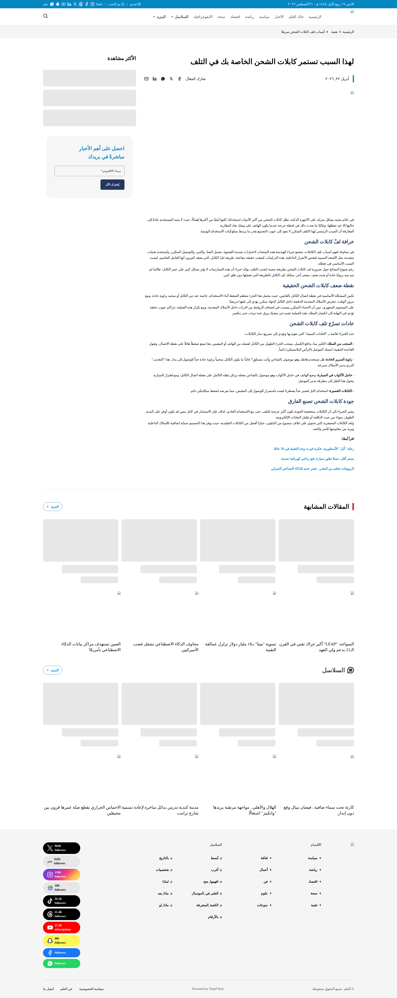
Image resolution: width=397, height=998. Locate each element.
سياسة (264, 17)
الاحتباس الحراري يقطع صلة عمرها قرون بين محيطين (82, 810)
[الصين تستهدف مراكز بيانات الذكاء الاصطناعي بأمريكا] (82, 613)
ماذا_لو (165, 905)
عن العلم (66, 989)
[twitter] (171, 79)
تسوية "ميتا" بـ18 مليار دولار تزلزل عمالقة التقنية (240, 647)
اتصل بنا (48, 989)
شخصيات (164, 870)
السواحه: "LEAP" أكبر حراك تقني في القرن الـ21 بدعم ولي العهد (316, 647)
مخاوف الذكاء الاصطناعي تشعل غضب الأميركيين (165, 647)
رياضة (249, 17)
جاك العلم (296, 17)
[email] (146, 79)
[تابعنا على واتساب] (52, 4)
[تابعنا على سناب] (58, 4)
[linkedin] (155, 79)
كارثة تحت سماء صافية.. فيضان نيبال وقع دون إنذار (319, 810)
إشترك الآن (112, 184)
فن (266, 881)
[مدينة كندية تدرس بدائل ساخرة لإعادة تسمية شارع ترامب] (159, 777)
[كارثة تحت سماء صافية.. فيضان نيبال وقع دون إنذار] (315, 777)
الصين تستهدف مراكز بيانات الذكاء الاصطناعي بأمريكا (91, 647)
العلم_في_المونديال (207, 894)
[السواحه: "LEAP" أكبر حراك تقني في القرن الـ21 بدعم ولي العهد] (315, 613)
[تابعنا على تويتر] (75, 4)
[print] (179, 79)
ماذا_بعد (165, 894)
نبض (45, 4)
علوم (264, 893)
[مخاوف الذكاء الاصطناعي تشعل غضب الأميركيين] (159, 613)
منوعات (262, 905)
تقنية (334, 31)
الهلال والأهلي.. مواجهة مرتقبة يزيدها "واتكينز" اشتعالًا (244, 810)
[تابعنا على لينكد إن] (69, 4)
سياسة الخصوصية (91, 989)
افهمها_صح (212, 882)
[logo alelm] (342, 16)
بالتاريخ (165, 858)
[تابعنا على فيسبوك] (87, 4)
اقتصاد (235, 17)
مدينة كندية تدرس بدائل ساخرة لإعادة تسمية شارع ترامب (160, 810)
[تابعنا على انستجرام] (92, 4)
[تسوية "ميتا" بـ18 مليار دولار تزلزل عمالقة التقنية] (237, 613)
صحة (221, 17)
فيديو (133, 4)
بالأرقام (215, 917)
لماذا (167, 882)
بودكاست (114, 4)
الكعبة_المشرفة (209, 905)
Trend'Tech (216, 989)
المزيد (55, 506)
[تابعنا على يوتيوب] (63, 4)
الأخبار (279, 17)
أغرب (216, 870)
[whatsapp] (163, 79)
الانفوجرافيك (203, 17)
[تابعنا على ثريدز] (81, 4)
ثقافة (264, 858)
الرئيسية (315, 17)
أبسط (216, 858)
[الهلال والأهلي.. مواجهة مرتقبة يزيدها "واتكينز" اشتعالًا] (237, 777)
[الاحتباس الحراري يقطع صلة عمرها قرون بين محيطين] (82, 777)
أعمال (263, 869)
